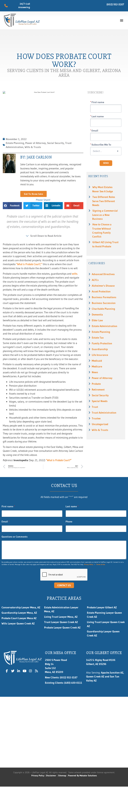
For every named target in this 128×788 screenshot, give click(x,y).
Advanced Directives (103, 274)
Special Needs (100, 401)
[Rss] (36, 671)
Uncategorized (100, 424)
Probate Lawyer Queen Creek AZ (62, 627)
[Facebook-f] (7, 671)
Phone (69, 521)
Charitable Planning (103, 308)
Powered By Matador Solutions (82, 775)
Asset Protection (101, 291)
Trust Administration (104, 412)
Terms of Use (100, 564)
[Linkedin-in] (19, 671)
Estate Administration (104, 326)
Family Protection (102, 343)
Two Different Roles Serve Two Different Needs (103, 201)
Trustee (96, 418)
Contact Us (64, 585)
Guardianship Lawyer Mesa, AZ (19, 612)
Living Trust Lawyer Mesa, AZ (61, 616)
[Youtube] (24, 671)
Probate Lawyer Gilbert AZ (102, 607)
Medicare (97, 366)
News (95, 372)
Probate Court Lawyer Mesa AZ (19, 618)
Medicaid (97, 360)
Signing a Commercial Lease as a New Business (105, 215)
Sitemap (62, 775)
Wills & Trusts (100, 430)
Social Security (100, 395)
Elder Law (97, 320)
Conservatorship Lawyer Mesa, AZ (21, 607)
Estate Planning (101, 331)
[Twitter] (13, 671)
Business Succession (104, 303)
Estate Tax (98, 337)
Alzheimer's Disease (103, 285)
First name (8, 506)
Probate (96, 383)
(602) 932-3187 (115, 4)
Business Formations (104, 297)
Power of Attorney (102, 378)
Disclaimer (51, 775)
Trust (95, 406)
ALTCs (95, 279)
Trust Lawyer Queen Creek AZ (61, 622)
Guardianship (100, 349)
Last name (72, 506)
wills (74, 273)
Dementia (97, 314)
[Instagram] (30, 671)
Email (6, 521)
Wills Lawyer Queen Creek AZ (18, 623)
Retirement (98, 389)
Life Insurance (100, 354)
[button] (121, 20)
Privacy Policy (88, 564)
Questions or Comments (14, 536)
